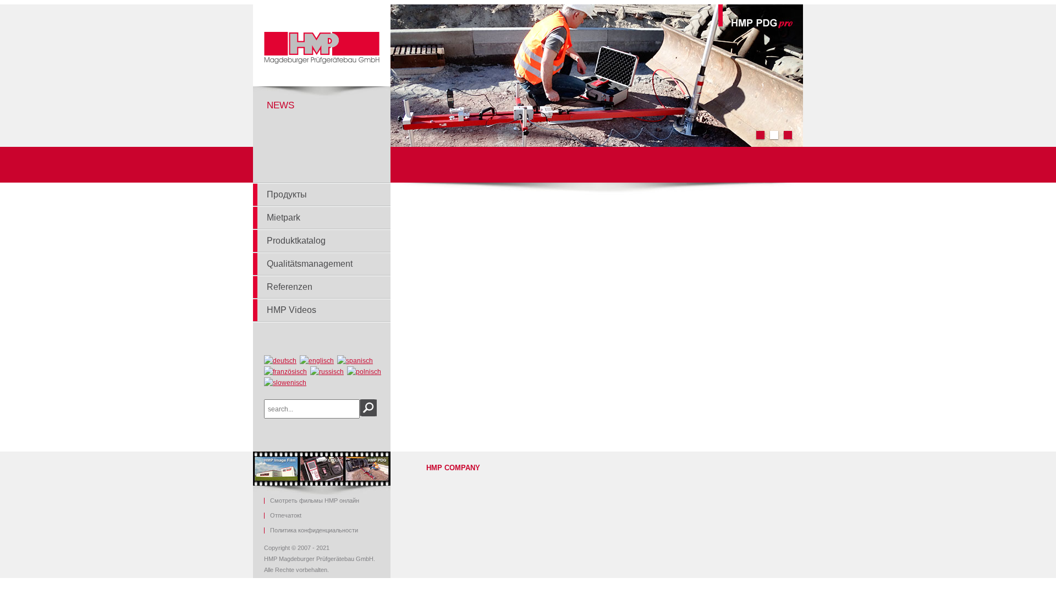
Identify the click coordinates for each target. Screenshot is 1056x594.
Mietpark (283, 217)
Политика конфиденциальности (314, 530)
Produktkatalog (296, 240)
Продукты (287, 194)
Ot (285, 516)
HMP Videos (291, 310)
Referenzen (289, 287)
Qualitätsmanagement (310, 263)
